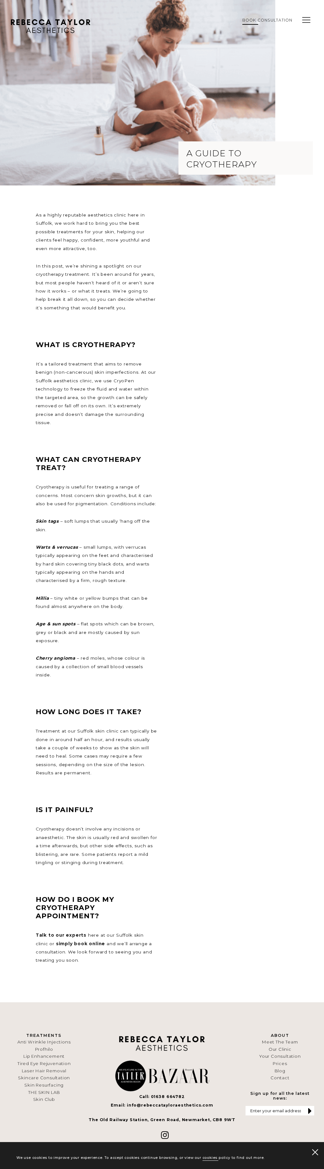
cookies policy (216, 1158)
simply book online (80, 943)
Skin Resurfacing (44, 1085)
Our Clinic (280, 1049)
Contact (280, 1077)
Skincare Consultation (44, 1077)
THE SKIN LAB (44, 1092)
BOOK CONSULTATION (267, 20)
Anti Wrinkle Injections (44, 1041)
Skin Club (44, 1099)
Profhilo (44, 1049)
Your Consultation (280, 1056)
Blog (280, 1070)
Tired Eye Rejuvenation (44, 1063)
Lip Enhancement (44, 1056)
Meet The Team (280, 1041)
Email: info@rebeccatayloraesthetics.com (162, 1105)
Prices (280, 1063)
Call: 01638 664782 (161, 1096)
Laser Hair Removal (44, 1070)
